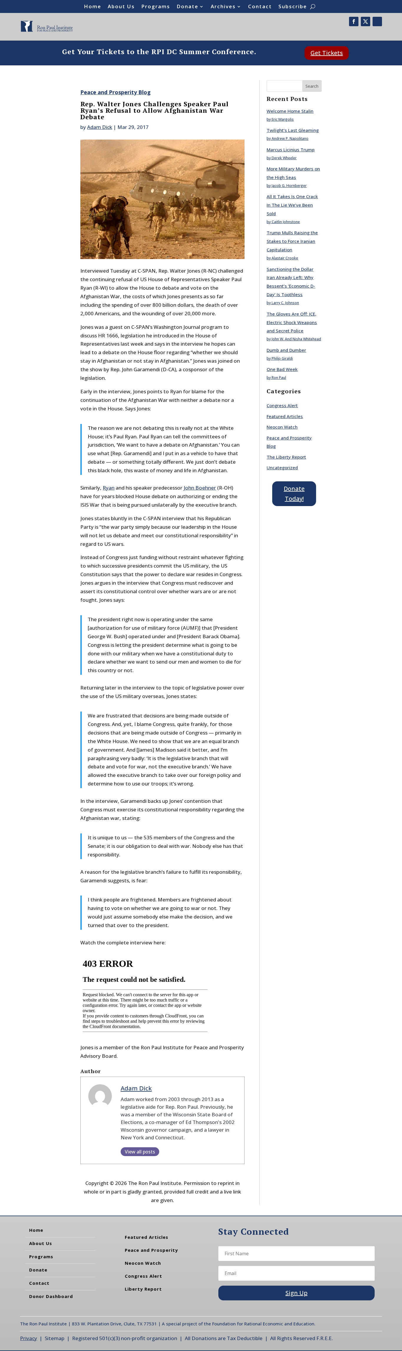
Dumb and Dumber (286, 350)
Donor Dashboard (51, 1296)
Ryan (108, 487)
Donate (187, 7)
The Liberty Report (286, 457)
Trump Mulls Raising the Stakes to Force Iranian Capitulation (292, 241)
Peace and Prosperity (151, 1250)
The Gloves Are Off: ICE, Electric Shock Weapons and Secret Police (292, 322)
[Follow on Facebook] (353, 21)
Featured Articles (285, 416)
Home (92, 7)
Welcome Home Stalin (290, 111)
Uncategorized (282, 467)
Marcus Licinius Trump (291, 149)
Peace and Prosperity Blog (115, 92)
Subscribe (292, 7)
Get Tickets (326, 53)
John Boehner (200, 487)
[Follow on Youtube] (377, 21)
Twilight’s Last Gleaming (293, 130)
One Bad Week (282, 369)
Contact (260, 7)
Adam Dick (99, 127)
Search (311, 86)
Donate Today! (294, 494)
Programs (155, 7)
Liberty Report (143, 1289)
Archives (223, 7)
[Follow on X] (365, 21)
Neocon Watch (282, 427)
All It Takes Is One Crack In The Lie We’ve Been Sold (292, 204)
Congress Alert (282, 405)
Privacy (28, 1338)
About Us (121, 7)
